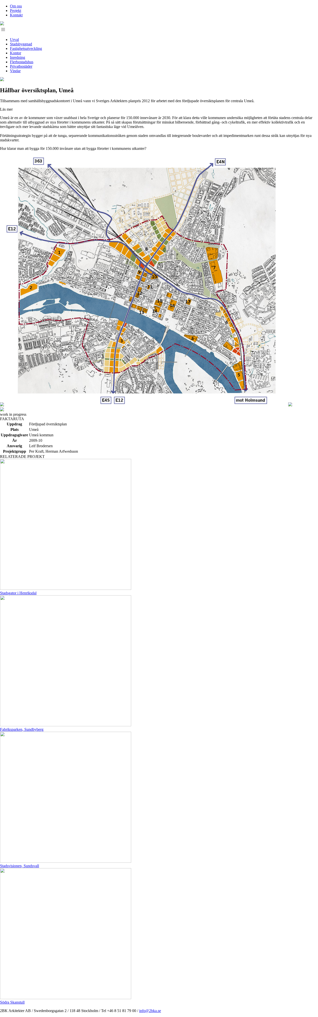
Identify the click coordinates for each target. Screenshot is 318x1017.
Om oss (16, 6)
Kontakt (16, 15)
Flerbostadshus (21, 62)
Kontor (15, 53)
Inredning (17, 57)
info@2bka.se (150, 1011)
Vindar (15, 71)
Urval (14, 39)
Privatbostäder (21, 66)
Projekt (15, 10)
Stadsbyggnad (21, 44)
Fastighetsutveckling (26, 48)
